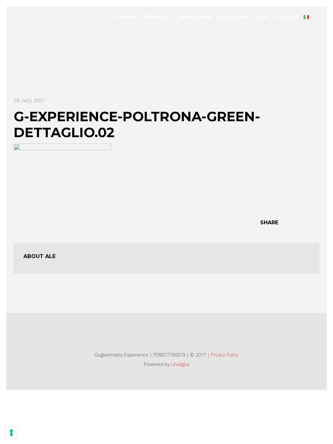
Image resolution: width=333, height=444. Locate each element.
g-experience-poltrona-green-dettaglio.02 (137, 124)
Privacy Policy (225, 355)
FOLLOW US (163, 332)
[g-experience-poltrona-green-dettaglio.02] (62, 175)
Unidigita (180, 364)
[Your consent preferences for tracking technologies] (11, 432)
